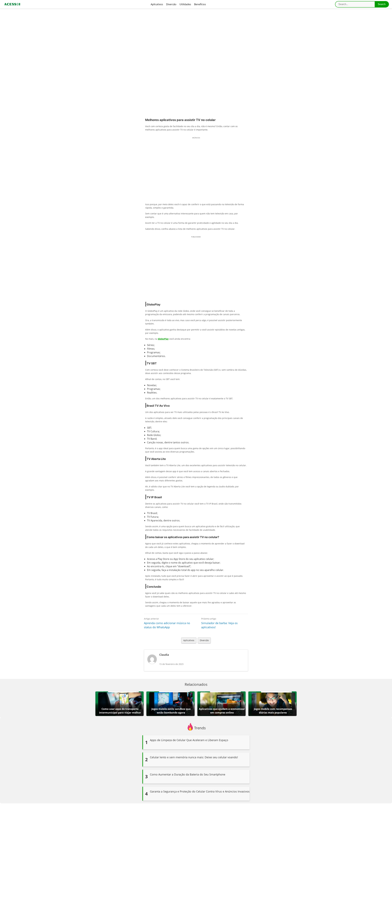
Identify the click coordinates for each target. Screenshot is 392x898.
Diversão (171, 4)
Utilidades (185, 4)
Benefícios (200, 4)
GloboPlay (163, 338)
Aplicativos (157, 4)
